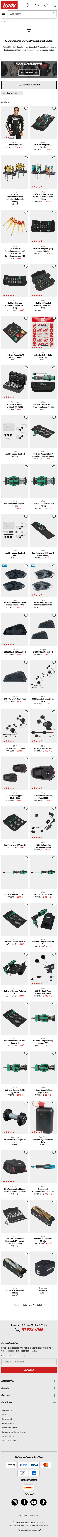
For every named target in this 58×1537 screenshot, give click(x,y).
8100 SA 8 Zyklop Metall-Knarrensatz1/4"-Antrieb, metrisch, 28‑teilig (14, 1241)
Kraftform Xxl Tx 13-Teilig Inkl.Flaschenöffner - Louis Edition (43, 196)
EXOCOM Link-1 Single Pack (15, 699)
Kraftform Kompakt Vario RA (15, 845)
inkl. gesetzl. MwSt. (29, 1523)
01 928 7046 (32, 1330)
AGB (4, 1415)
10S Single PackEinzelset (43, 748)
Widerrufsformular (10, 1428)
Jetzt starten (27, 72)
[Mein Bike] (37, 5)
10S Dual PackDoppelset (15, 748)
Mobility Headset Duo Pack (15, 454)
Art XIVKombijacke (15, 145)
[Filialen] (28, 5)
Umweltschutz (8, 1436)
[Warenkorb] (55, 5)
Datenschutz (7, 1419)
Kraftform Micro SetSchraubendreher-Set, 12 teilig (43, 305)
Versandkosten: (15, 1525)
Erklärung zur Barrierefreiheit (14, 1432)
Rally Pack (43, 1290)
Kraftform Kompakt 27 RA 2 (43, 895)
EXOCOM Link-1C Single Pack (15, 652)
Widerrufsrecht (8, 1423)
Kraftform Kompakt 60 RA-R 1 (15, 942)
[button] (53, 14)
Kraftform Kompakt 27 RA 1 (14, 895)
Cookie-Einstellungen (11, 1441)
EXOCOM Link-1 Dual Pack (43, 652)
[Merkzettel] (46, 5)
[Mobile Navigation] (3, 14)
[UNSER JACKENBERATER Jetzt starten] (29, 69)
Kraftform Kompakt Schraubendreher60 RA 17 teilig (15, 305)
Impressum (7, 1410)
